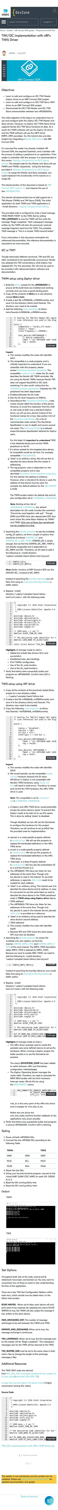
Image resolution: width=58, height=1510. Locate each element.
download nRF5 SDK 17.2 (26, 1376)
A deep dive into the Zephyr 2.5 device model (23, 1383)
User (54, 10)
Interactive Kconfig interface (37, 582)
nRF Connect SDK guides (24, 30)
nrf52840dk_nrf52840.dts (44, 498)
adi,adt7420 (28, 455)
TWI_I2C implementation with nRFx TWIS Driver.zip (28, 1445)
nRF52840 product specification (24, 388)
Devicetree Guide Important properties (38, 473)
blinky (17, 285)
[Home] (15, 12)
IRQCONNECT (20, 1084)
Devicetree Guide (32, 428)
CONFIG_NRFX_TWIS (23, 944)
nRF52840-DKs (12, 191)
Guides (10, 30)
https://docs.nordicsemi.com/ (35, 1479)
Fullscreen (51, 345)
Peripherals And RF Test (45, 30)
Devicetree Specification (37, 400)
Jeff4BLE (12, 53)
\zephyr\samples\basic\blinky (34, 206)
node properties (30, 309)
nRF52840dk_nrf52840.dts (22, 507)
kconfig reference (37, 579)
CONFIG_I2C (32, 537)
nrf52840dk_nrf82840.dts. (28, 801)
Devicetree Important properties (31, 370)
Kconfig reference (27, 531)
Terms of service (29, 1496)
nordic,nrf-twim (28, 373)
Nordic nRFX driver (34, 139)
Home (2, 30)
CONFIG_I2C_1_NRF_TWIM (18, 540)
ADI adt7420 (50, 486)
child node (36, 880)
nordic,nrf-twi (19, 840)
